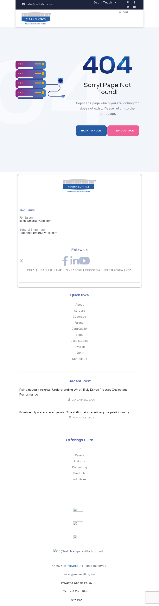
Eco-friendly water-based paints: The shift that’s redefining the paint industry (74, 412)
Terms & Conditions (76, 591)
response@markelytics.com (38, 232)
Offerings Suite (79, 440)
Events (79, 352)
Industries (79, 479)
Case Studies (79, 340)
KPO (79, 449)
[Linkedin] (75, 261)
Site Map (76, 600)
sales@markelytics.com (35, 220)
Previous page (123, 131)
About (79, 304)
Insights (79, 461)
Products (79, 473)
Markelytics (70, 565)
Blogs (79, 334)
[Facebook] (65, 261)
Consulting (79, 467)
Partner (79, 322)
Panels (79, 455)
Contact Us (79, 358)
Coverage (79, 316)
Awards (79, 346)
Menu (125, 11)
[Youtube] (84, 261)
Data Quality (79, 328)
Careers (79, 310)
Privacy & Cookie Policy (76, 582)
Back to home (91, 131)
